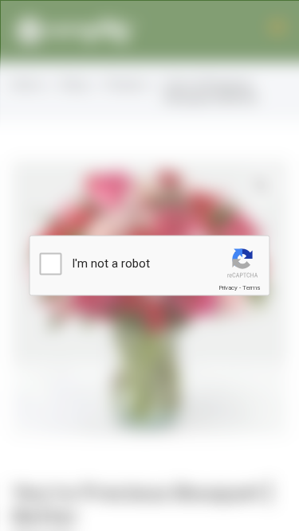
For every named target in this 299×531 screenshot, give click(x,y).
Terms (251, 287)
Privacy (228, 287)
